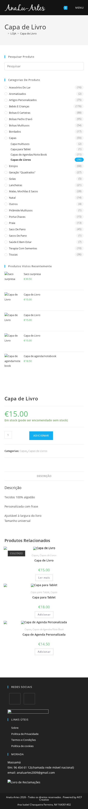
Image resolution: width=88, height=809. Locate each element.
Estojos (13, 166)
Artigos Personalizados (23, 100)
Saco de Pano (17, 229)
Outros (13, 204)
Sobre (14, 728)
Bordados (15, 131)
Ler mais (44, 577)
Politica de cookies (22, 746)
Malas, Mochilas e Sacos (23, 191)
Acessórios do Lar (19, 87)
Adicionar (41, 435)
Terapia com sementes (23, 248)
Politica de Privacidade (24, 734)
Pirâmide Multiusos (21, 210)
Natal (12, 197)
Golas (12, 179)
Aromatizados (17, 94)
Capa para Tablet (21, 149)
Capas (12, 138)
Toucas (13, 254)
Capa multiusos (20, 144)
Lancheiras (15, 185)
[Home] (6, 33)
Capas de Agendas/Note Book (29, 154)
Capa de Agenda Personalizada (44, 634)
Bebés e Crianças (19, 106)
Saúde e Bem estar (20, 242)
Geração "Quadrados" (22, 172)
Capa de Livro (28, 33)
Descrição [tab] (44, 476)
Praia (12, 223)
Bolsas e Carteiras (19, 113)
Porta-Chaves (17, 217)
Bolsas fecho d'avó (20, 119)
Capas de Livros (21, 160)
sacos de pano (18, 235)
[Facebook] (14, 698)
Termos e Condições (23, 740)
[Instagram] (29, 698)
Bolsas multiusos (19, 125)
